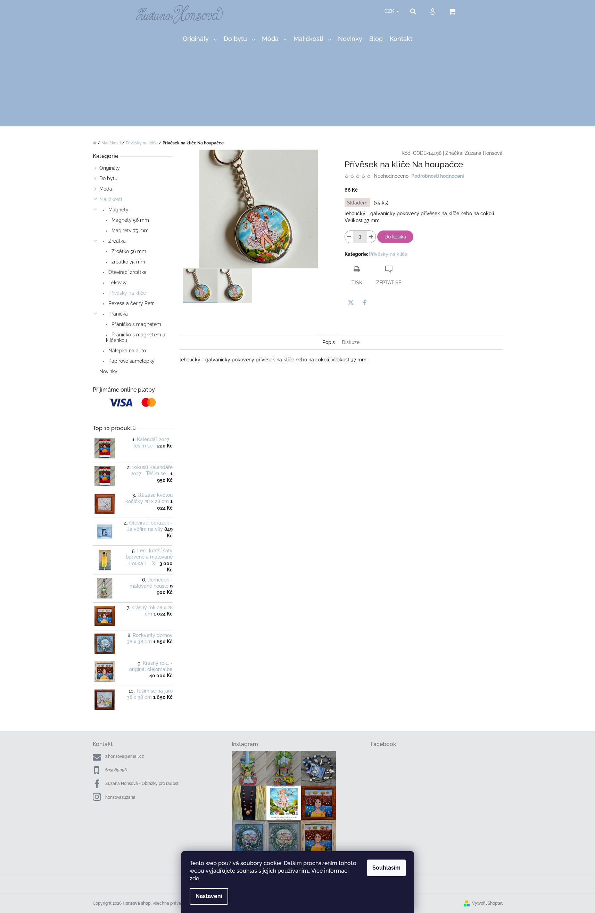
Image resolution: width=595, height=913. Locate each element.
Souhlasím (386, 867)
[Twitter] (351, 302)
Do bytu (108, 178)
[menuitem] (199, 39)
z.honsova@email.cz (124, 756)
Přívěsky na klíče (126, 293)
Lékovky (117, 282)
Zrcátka (116, 241)
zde (194, 878)
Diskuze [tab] (351, 342)
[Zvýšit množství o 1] (371, 237)
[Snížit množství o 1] (349, 237)
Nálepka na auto (126, 350)
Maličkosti (110, 199)
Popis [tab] (328, 342)
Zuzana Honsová (484, 153)
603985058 (116, 770)
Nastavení (209, 896)
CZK (390, 11)
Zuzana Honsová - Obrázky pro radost (142, 783)
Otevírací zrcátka (127, 272)
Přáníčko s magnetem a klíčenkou (135, 337)
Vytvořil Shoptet (487, 903)
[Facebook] (364, 302)
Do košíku (395, 237)
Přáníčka (117, 314)
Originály (109, 168)
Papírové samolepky (131, 361)
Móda (105, 189)
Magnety (118, 209)
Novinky (108, 371)
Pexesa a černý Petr (130, 303)
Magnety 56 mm (129, 220)
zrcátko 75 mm (127, 262)
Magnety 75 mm (129, 230)
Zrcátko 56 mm (128, 251)
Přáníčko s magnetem (135, 324)
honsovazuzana (120, 797)
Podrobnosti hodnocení (437, 176)
